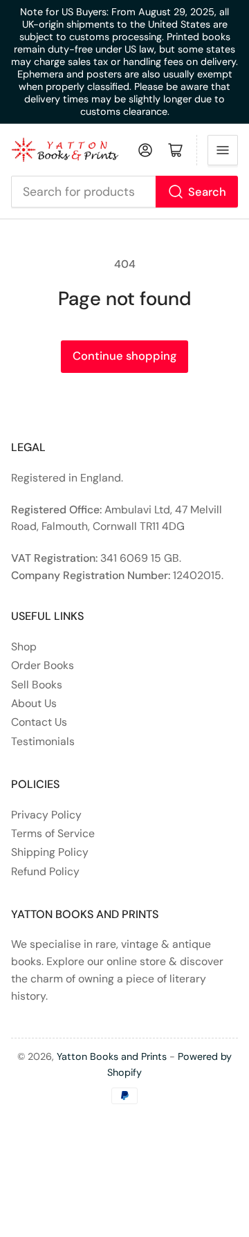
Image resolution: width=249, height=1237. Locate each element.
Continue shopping (124, 356)
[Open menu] (223, 150)
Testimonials (43, 741)
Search (207, 192)
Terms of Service (53, 833)
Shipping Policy (50, 852)
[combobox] (125, 192)
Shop (24, 646)
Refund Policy (45, 871)
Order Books (42, 665)
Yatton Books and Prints (112, 1056)
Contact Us (39, 722)
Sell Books (36, 684)
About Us (34, 703)
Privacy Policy (46, 814)
